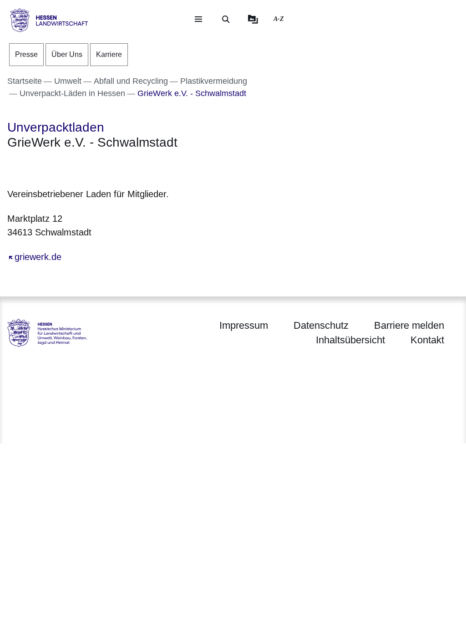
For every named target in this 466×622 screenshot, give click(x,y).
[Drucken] (85, 167)
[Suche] (225, 19)
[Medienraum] (253, 19)
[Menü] (198, 19)
